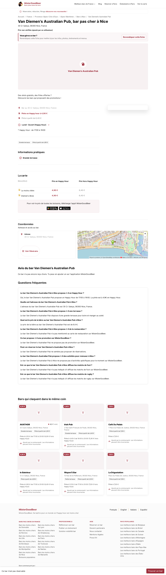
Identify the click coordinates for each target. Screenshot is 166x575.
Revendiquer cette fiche (134, 37)
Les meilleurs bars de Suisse (131, 534)
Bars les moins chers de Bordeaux (27, 542)
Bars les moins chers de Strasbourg (46, 531)
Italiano (133, 510)
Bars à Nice (81, 17)
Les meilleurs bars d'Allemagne (132, 538)
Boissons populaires (27, 557)
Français (113, 510)
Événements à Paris (127, 4)
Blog (100, 4)
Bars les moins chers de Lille (27, 537)
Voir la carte (142, 4)
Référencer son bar (66, 525)
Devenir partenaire (97, 528)
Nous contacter (96, 531)
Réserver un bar (96, 525)
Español (143, 510)
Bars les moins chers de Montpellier (27, 548)
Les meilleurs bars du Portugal (132, 550)
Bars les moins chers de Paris (46, 537)
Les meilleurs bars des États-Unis (132, 555)
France (29, 17)
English (124, 510)
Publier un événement (68, 528)
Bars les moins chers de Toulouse (46, 542)
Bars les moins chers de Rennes (27, 531)
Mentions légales (96, 534)
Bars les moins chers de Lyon (46, 526)
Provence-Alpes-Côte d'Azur (46, 17)
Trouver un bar (155, 571)
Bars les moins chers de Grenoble (27, 526)
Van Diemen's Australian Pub (99, 17)
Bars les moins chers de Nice (27, 553)
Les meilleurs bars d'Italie (130, 544)
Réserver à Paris (111, 4)
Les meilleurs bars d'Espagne (132, 541)
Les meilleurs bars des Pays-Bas (133, 547)
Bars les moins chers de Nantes (46, 548)
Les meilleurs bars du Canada (132, 531)
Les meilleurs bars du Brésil (131, 528)
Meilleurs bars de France (83, 4)
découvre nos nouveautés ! (56, 11)
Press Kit (93, 538)
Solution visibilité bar (67, 531)
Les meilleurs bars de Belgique (132, 525)
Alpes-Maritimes (67, 17)
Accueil (21, 17)
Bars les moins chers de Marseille (46, 553)
